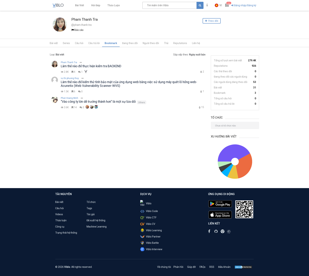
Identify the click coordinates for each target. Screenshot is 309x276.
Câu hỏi (79, 43)
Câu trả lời (94, 43)
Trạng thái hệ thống (66, 232)
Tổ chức (91, 202)
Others (141, 102)
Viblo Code (152, 211)
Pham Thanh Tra (69, 62)
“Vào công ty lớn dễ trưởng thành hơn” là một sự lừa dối (98, 101)
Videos (59, 214)
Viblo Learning (154, 230)
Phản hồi (178, 266)
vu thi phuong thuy (70, 78)
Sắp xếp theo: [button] (189, 54)
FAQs (202, 266)
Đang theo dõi (130, 43)
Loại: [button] (57, 54)
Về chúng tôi (164, 266)
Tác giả (91, 214)
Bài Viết (79, 5)
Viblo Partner (153, 236)
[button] (218, 5)
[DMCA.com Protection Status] (243, 266)
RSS (211, 266)
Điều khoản (224, 266)
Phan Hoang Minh (69, 98)
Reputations (180, 43)
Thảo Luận (113, 5)
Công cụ (59, 226)
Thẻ (166, 43)
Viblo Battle (152, 242)
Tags (89, 208)
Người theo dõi (151, 43)
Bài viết (54, 43)
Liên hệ (196, 43)
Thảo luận (61, 220)
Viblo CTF (151, 217)
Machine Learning (97, 226)
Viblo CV (150, 224)
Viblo (148, 203)
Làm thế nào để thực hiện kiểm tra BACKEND (91, 66)
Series (66, 43)
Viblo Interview (154, 249)
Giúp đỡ (191, 266)
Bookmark (111, 43)
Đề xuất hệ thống (96, 220)
